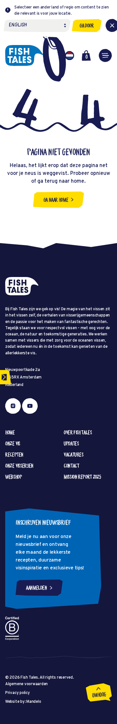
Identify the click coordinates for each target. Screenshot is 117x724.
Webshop (13, 477)
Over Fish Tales (78, 432)
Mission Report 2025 (82, 477)
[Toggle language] (69, 55)
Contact (71, 466)
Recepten (14, 454)
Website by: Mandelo (23, 701)
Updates (71, 443)
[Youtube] (30, 406)
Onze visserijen (19, 466)
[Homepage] (24, 55)
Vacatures (74, 454)
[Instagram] (13, 406)
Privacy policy (17, 692)
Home (10, 432)
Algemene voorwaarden (26, 683)
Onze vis (12, 443)
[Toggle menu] (105, 55)
